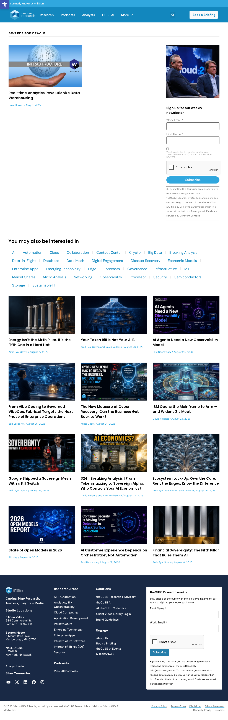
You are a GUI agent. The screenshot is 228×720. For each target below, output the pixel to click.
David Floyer (16, 105)
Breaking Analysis (183, 252)
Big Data (155, 252)
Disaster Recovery (145, 260)
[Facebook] (33, 682)
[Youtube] (8, 682)
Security (160, 277)
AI (13, 252)
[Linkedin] (25, 682)
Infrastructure (166, 269)
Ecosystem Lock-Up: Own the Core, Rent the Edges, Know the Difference (186, 481)
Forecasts (112, 269)
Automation (32, 252)
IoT (186, 269)
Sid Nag (13, 557)
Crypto (135, 252)
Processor (137, 277)
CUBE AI (108, 15)
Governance (137, 269)
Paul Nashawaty (162, 351)
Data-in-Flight (24, 260)
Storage (18, 285)
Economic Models (182, 260)
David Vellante (113, 347)
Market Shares (23, 277)
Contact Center (109, 252)
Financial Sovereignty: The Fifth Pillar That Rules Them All (186, 553)
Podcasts (68, 15)
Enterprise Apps (25, 269)
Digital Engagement (107, 260)
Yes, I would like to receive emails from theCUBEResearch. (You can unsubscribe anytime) (189, 154)
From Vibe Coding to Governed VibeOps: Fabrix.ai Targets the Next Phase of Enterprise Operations (41, 411)
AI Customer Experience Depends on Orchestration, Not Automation (114, 553)
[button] (4, 4)
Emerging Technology (63, 269)
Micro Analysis (54, 277)
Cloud (54, 252)
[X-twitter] (16, 682)
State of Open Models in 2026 (35, 550)
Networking (83, 277)
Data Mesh (75, 260)
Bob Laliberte (16, 423)
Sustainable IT (43, 285)
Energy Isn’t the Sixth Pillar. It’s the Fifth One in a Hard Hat (40, 342)
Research (47, 15)
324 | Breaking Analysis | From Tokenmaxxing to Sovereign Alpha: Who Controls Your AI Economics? (112, 483)
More (125, 15)
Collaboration (78, 252)
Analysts (88, 15)
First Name (174, 134)
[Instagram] (42, 682)
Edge (92, 269)
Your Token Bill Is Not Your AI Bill (109, 339)
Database (51, 260)
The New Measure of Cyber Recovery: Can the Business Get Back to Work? (110, 411)
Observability (111, 277)
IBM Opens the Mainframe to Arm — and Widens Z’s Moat (185, 409)
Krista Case (87, 423)
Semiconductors (187, 277)
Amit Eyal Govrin (18, 351)
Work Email (174, 120)
